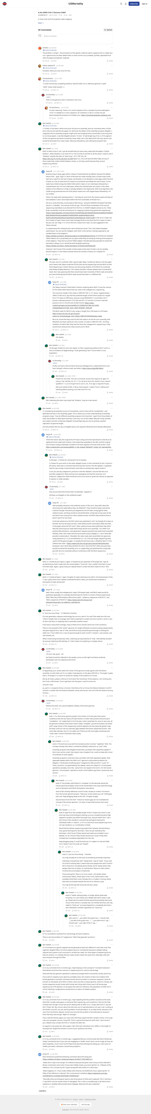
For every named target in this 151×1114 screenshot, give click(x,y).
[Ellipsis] (112, 47)
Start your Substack (70, 1104)
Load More (42, 1091)
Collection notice (90, 1099)
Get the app (85, 1104)
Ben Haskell (47, 123)
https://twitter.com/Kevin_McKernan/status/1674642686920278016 (70, 236)
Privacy (75, 1099)
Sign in (144, 4)
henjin (48, 171)
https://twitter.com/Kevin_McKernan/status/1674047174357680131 (67, 1059)
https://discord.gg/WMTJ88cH (92, 368)
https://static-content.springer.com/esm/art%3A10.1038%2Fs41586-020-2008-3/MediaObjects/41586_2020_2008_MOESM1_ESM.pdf (75, 305)
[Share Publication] (126, 4)
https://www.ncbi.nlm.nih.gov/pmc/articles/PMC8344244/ (88, 543)
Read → (40, 23)
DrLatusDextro (48, 78)
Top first (109, 30)
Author (48, 97)
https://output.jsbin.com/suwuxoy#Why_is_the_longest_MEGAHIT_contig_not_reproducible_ (78, 447)
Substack (65, 1110)
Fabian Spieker (48, 65)
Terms (81, 1099)
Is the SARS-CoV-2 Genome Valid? (52, 12)
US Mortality (43, 15)
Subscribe (134, 4)
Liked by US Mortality (50, 50)
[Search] (121, 4)
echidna (45, 48)
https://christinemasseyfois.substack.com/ (96, 115)
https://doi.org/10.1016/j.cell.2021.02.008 (58, 159)
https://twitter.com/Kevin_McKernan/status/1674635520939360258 (70, 246)
